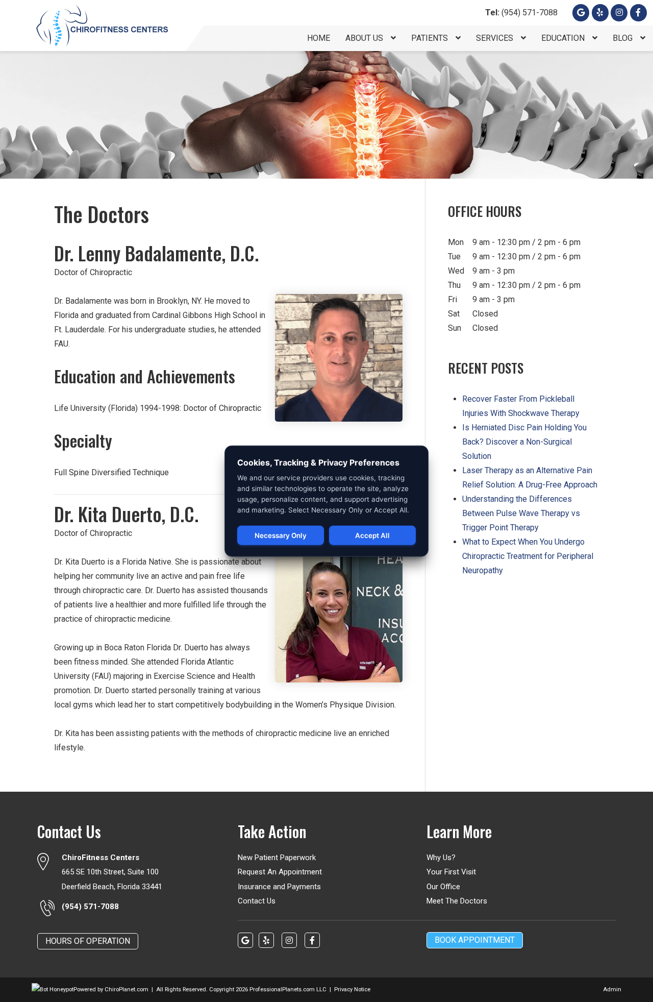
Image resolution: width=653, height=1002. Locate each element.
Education (564, 38)
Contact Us (256, 901)
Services (495, 38)
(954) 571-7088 (521, 12)
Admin (612, 989)
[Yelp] (600, 12)
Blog (624, 38)
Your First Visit (451, 871)
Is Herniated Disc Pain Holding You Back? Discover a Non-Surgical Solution (524, 442)
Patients (430, 38)
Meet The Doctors (456, 901)
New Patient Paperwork (277, 857)
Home (318, 38)
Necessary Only (281, 535)
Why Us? (441, 857)
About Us (365, 38)
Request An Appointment (280, 871)
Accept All (372, 535)
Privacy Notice (352, 989)
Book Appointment (475, 940)
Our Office (443, 886)
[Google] (580, 12)
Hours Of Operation (87, 941)
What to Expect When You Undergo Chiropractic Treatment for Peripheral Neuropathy (527, 556)
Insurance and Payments (279, 886)
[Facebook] (619, 12)
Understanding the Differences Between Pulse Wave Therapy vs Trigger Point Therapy (521, 513)
